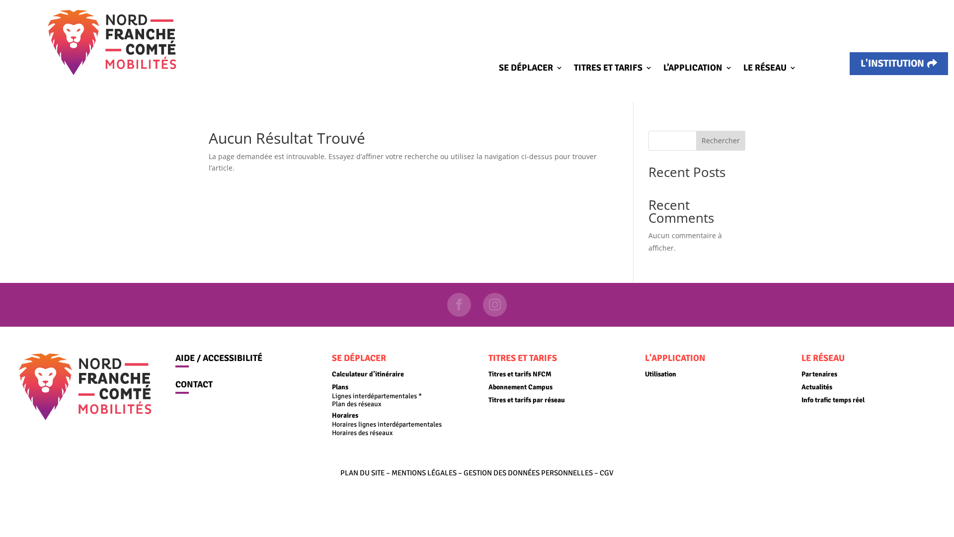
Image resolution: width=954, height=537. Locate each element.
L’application (692, 68)
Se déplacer (526, 68)
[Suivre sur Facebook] (459, 305)
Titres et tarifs (608, 68)
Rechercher (721, 140)
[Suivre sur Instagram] (495, 305)
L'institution (892, 63)
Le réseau (765, 68)
